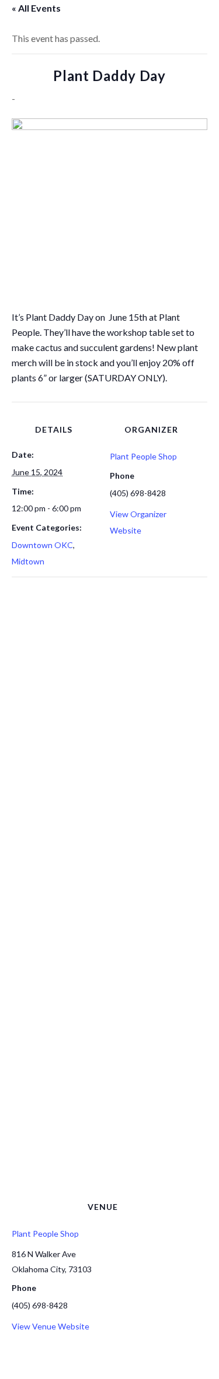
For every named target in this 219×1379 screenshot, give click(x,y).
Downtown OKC (42, 545)
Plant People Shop (143, 456)
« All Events (36, 7)
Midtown (28, 561)
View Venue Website (50, 1326)
